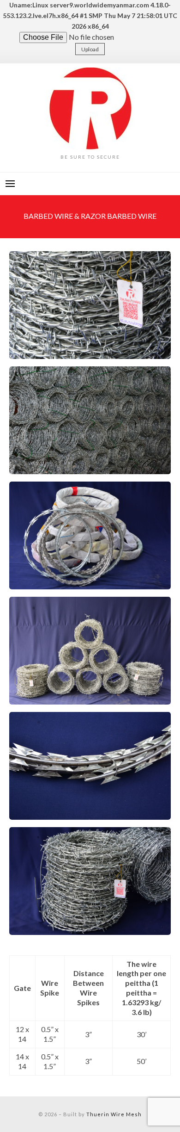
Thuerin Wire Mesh (114, 1114)
